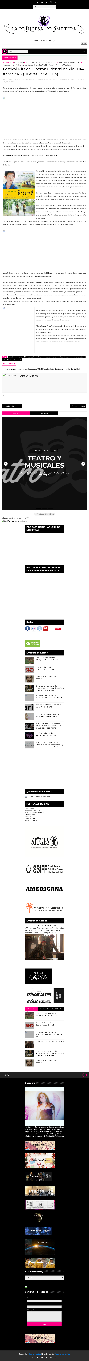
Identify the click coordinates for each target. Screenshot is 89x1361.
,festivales (9, 82)
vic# (19, 359)
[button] (6, 464)
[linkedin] (55, 2)
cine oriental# (20, 357)
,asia (22, 79)
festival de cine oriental (47, 62)
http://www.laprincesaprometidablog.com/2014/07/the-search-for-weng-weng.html (30, 155)
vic (13, 65)
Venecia (28, 817)
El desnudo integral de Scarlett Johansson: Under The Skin (50, 697)
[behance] (51, 1357)
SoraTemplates (35, 1354)
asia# (11, 357)
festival (34, 62)
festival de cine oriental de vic (69, 62)
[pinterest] (42, 2)
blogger (16, 413)
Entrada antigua (78, 406)
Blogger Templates (62, 1354)
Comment (57, 1009)
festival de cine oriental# (54, 357)
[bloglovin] (46, 2)
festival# (39, 357)
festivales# (11, 359)
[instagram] (51, 2)
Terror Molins (30, 819)
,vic (14, 82)
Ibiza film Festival (32, 820)
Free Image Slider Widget (45, 514)
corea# (31, 357)
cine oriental (19, 62)
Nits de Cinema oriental (34, 813)
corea (27, 62)
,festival (43, 79)
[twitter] (37, 2)
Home (5, 62)
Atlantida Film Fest (32, 811)
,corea (37, 79)
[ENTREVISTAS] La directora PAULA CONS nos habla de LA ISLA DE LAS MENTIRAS (49, 726)
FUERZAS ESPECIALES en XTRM (40, 926)
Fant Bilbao (29, 809)
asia (11, 62)
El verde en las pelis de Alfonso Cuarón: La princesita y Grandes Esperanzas (50, 688)
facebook (44, 413)
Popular (44, 1009)
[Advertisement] (44, 769)
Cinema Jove (30, 815)
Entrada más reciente (12, 406)
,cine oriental (29, 79)
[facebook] (33, 2)
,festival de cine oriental (55, 79)
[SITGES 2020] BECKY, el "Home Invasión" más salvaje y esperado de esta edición (49, 745)
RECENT (31, 1009)
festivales (6, 65)
